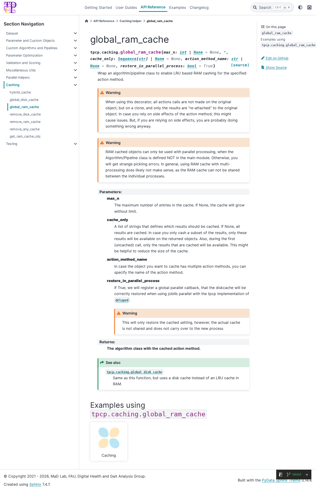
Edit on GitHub (276, 58)
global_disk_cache (24, 100)
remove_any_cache (25, 129)
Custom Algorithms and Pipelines (32, 48)
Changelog (199, 7)
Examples (177, 7)
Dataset (12, 33)
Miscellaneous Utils (21, 70)
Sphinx (35, 484)
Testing (11, 144)
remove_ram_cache (25, 122)
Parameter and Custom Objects (30, 40)
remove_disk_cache (25, 114)
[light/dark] (300, 7)
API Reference (153, 7)
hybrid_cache (20, 92)
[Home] (86, 21)
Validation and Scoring (23, 63)
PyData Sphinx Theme (281, 480)
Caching (12, 85)
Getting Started (98, 7)
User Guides (126, 7)
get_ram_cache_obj (25, 136)
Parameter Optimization (24, 55)
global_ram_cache (24, 107)
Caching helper (131, 21)
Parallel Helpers (18, 77)
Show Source (276, 67)
